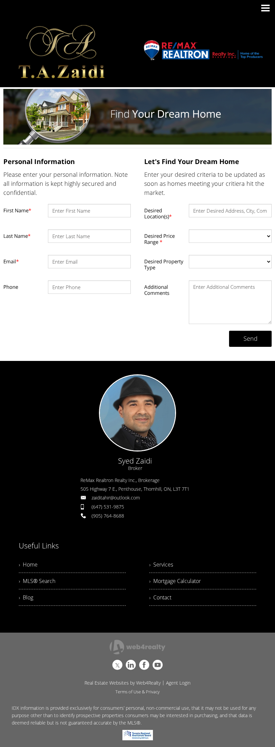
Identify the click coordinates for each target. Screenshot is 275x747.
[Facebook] (144, 665)
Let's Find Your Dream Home (191, 161)
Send (250, 338)
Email (11, 261)
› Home (28, 564)
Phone (10, 286)
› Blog (26, 597)
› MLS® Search (37, 581)
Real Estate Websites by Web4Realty (123, 683)
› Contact (160, 597)
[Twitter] (117, 665)
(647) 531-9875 (108, 506)
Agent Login (178, 683)
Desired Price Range (159, 238)
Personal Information (39, 161)
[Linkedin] (131, 665)
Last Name (17, 235)
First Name (17, 210)
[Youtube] (158, 665)
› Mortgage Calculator (175, 581)
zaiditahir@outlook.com (116, 497)
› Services (161, 564)
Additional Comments (156, 289)
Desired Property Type (163, 264)
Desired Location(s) (158, 213)
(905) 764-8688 (108, 516)
